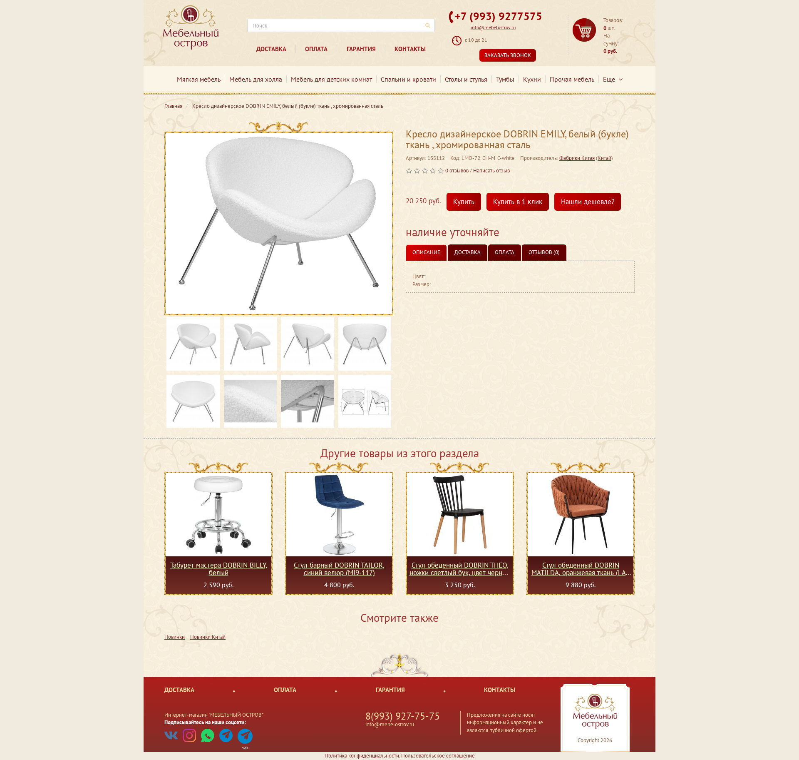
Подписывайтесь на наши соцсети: (205, 722)
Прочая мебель (572, 79)
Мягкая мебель (199, 79)
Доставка (271, 49)
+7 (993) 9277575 (498, 16)
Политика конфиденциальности (362, 755)
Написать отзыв (491, 170)
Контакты (410, 49)
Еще (610, 79)
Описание (426, 252)
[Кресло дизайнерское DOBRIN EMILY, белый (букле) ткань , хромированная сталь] (279, 223)
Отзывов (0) (544, 252)
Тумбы (505, 79)
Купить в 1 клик (517, 201)
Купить (463, 201)
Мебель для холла (255, 79)
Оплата (316, 49)
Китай (604, 158)
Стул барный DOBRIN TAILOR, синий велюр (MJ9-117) (339, 568)
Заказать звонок (507, 55)
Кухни (532, 79)
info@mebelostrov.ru (493, 27)
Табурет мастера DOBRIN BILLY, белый (218, 568)
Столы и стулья (466, 79)
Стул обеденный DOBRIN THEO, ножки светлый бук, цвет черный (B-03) (460, 568)
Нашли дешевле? (587, 201)
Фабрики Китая (577, 158)
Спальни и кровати (408, 79)
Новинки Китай (208, 636)
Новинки (174, 636)
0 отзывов (457, 170)
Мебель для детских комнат (331, 79)
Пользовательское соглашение (438, 755)
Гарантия (361, 49)
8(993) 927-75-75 (402, 716)
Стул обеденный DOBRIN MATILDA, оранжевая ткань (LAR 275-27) (580, 568)
